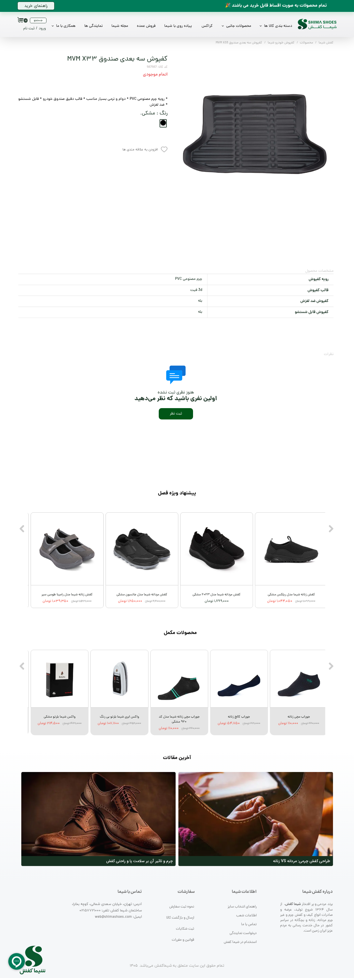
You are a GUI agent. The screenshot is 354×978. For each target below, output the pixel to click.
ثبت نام (29, 29)
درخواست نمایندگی (243, 933)
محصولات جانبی (238, 26)
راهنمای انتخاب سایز (242, 906)
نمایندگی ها (93, 26)
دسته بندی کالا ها (278, 26)
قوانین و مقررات (183, 940)
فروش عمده (146, 26)
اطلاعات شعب (246, 915)
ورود (42, 29)
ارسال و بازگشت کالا (180, 917)
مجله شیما (119, 26)
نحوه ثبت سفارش (181, 906)
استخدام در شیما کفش (240, 942)
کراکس (207, 26)
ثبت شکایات (185, 929)
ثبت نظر (176, 414)
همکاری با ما (66, 26)
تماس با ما (249, 924)
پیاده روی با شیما (178, 26)
